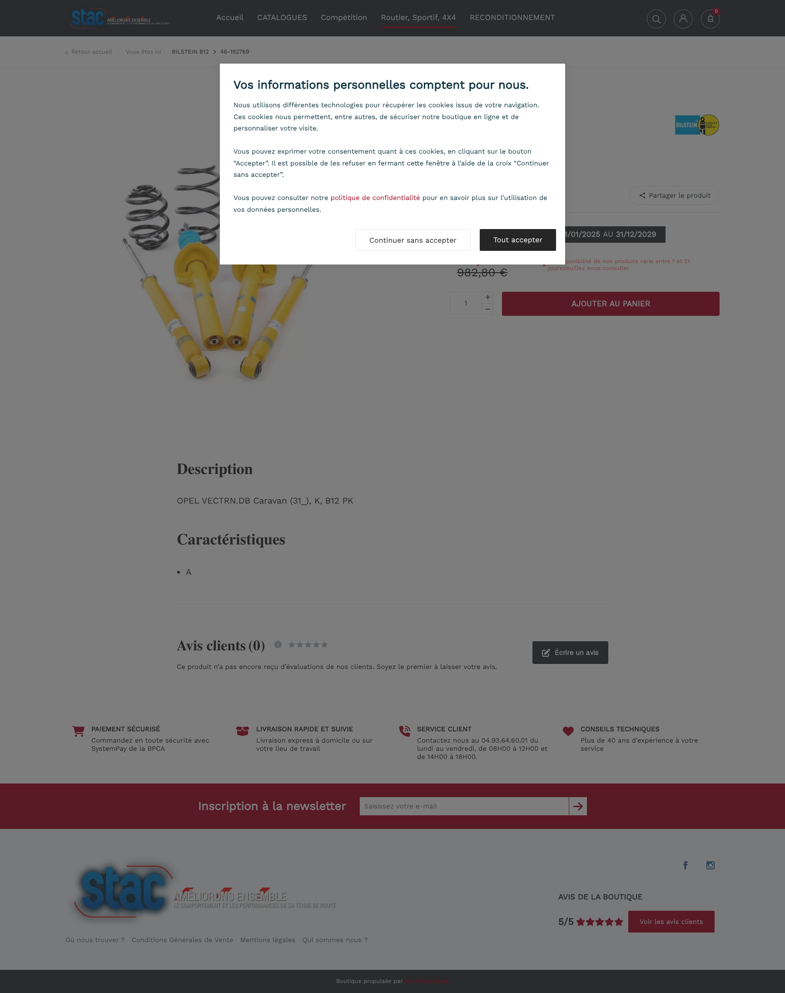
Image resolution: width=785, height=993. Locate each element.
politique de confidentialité (375, 198)
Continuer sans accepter (413, 240)
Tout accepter (517, 239)
